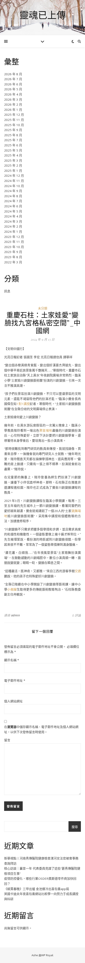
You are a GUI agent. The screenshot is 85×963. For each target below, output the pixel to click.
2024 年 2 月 (13, 226)
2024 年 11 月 (14, 181)
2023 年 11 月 (14, 242)
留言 (7, 740)
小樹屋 (12, 589)
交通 (78, 571)
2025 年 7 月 (13, 140)
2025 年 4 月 (13, 155)
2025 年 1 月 (13, 170)
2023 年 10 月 (14, 247)
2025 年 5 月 (13, 150)
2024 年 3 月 (13, 221)
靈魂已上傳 (42, 15)
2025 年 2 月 (13, 165)
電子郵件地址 (14, 680)
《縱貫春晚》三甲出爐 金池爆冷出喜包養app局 (36, 889)
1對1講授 (23, 404)
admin (15, 615)
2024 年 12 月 (14, 175)
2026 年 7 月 (13, 79)
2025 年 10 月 (14, 125)
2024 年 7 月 (13, 201)
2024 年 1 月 (13, 231)
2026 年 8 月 (13, 74)
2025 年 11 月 (14, 120)
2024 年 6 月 (13, 206)
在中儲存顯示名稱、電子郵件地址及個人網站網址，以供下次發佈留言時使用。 (41, 729)
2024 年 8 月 (13, 196)
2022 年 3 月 (13, 262)
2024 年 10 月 (14, 186)
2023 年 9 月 (13, 252)
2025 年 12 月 (14, 114)
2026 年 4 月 (13, 94)
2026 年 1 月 (13, 109)
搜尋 (75, 827)
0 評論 (76, 615)
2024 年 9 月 (13, 191)
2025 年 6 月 (13, 145)
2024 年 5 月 (13, 211)
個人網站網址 (13, 701)
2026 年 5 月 (13, 89)
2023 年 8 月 (13, 257)
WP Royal (47, 955)
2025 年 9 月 (13, 130)
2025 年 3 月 (13, 160)
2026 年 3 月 (13, 99)
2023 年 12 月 (14, 237)
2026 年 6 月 (13, 84)
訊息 (7, 291)
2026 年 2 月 (13, 104)
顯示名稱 (11, 660)
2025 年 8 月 (13, 135)
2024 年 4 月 (13, 216)
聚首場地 (45, 430)
